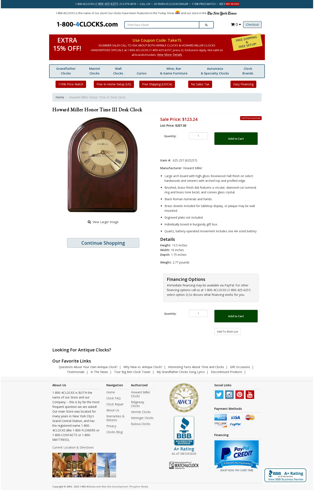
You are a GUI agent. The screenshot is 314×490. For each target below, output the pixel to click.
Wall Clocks (118, 70)
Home (60, 97)
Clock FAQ (113, 398)
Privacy (111, 426)
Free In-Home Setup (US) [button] (114, 84)
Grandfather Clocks (66, 70)
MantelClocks (94, 70)
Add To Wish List (227, 331)
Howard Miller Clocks (140, 394)
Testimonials (76, 372)
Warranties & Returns (115, 418)
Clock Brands (247, 70)
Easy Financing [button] (243, 84)
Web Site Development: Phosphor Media (124, 486)
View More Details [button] (169, 55)
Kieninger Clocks (142, 418)
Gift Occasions (240, 367)
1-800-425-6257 (106, 4)
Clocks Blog (114, 432)
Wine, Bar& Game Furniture (174, 70)
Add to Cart (236, 139)
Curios (142, 73)
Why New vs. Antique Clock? (142, 367)
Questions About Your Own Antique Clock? (88, 367)
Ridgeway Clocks (137, 404)
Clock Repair (114, 404)
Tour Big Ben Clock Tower (132, 372)
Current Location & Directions (73, 447)
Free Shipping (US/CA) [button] (157, 84)
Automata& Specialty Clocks (215, 70)
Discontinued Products (226, 372)
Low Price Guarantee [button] (250, 118)
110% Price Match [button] (70, 84)
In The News (99, 372)
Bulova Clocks (140, 424)
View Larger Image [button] (106, 222)
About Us (112, 410)
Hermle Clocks (141, 412)
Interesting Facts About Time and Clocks (196, 367)
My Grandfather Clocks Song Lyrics (181, 372)
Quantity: (170, 136)
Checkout (252, 24)
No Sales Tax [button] (200, 84)
